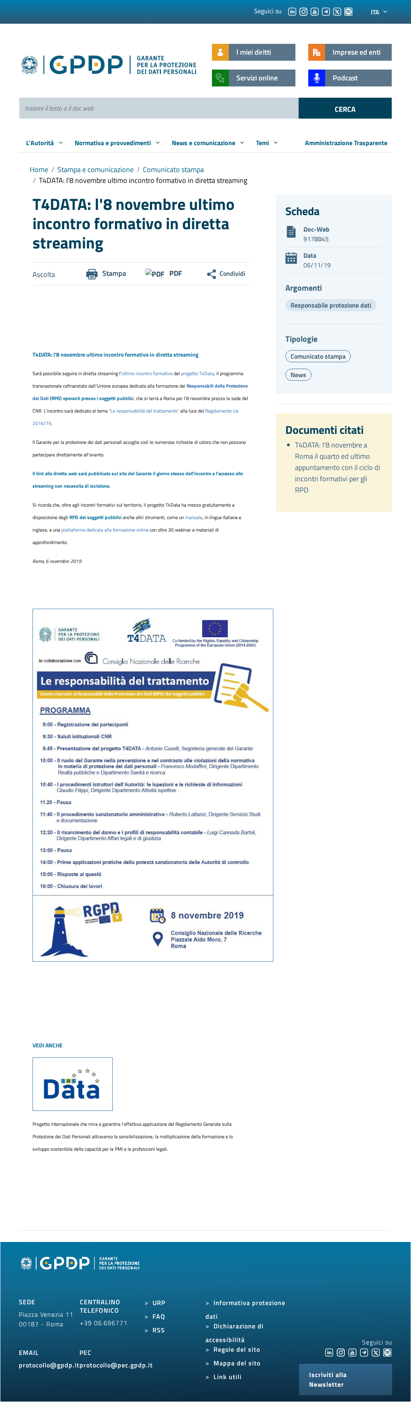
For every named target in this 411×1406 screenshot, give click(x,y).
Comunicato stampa (173, 169)
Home (39, 169)
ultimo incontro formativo (147, 373)
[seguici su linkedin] (292, 11)
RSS (159, 1330)
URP (159, 1302)
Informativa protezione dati (245, 1309)
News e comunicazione (204, 143)
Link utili (228, 1376)
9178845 (316, 239)
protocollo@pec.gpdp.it (116, 1365)
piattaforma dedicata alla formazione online (105, 530)
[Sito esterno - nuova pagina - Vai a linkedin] (329, 1352)
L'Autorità (40, 143)
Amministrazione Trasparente (346, 143)
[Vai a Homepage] (81, 1272)
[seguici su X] (337, 11)
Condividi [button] (232, 273)
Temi (263, 143)
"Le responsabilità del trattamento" (144, 411)
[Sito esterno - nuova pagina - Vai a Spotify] (387, 1352)
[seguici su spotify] (348, 11)
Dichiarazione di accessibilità (235, 1332)
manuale (193, 517)
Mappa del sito (237, 1363)
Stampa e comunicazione (95, 169)
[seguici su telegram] (326, 11)
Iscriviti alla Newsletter (328, 1379)
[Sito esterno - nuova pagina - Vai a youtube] (352, 1352)
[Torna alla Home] (109, 63)
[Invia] (345, 108)
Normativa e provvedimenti (114, 143)
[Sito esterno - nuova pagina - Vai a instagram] (341, 1352)
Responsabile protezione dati (331, 305)
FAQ (159, 1316)
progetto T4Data (197, 373)
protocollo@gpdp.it (49, 1365)
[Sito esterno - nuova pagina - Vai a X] (376, 1352)
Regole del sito (237, 1349)
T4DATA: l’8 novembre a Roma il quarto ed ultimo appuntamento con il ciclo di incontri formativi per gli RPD (337, 467)
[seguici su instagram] (303, 11)
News (298, 375)
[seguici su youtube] (315, 11)
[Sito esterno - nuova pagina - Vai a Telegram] (364, 1352)
